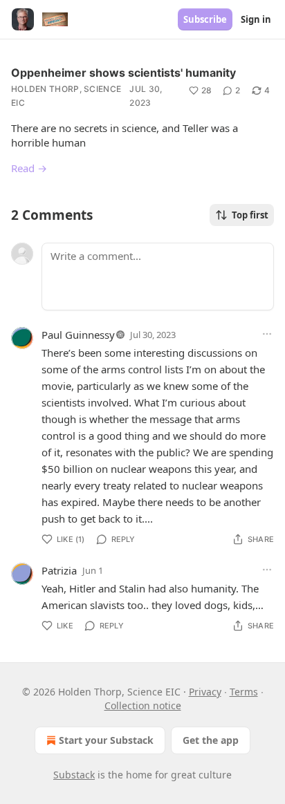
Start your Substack (106, 740)
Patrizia (59, 570)
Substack (74, 774)
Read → (29, 168)
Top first (250, 215)
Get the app (211, 740)
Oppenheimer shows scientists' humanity (123, 73)
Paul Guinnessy (78, 335)
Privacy (205, 691)
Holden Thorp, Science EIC (66, 96)
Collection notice (142, 705)
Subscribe (205, 19)
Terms (244, 691)
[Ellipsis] (267, 334)
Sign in (256, 19)
